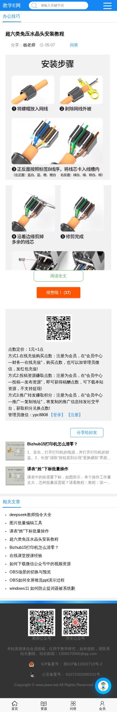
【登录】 (57, 414)
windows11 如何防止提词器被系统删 (42, 588)
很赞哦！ (55, 292)
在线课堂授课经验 (26, 555)
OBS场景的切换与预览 (30, 572)
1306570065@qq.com (78, 653)
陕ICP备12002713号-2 (82, 664)
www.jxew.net (47, 685)
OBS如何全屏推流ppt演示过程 (37, 580)
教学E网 (12, 5)
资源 (44, 709)
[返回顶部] (106, 635)
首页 (14, 709)
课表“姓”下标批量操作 (29, 531)
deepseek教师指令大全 (30, 514)
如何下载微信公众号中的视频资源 (40, 563)
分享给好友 (87, 432)
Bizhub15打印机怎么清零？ (34, 547)
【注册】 (74, 414)
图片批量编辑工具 (26, 522)
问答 (74, 45)
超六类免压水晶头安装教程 (34, 539)
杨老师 (29, 45)
